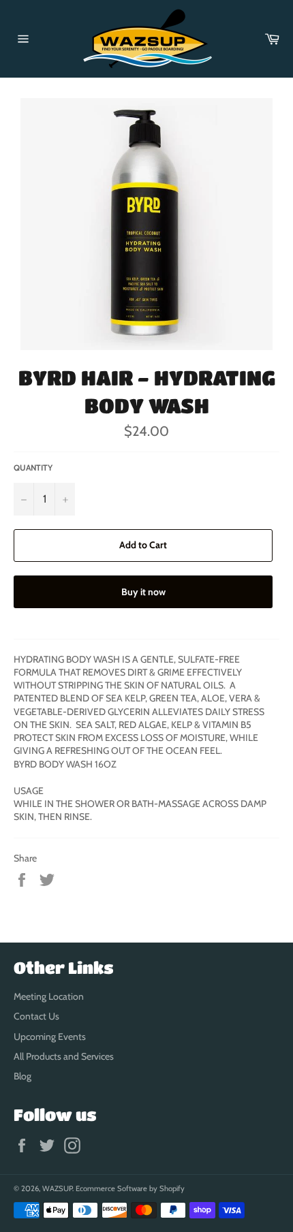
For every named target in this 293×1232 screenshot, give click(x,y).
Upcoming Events (50, 1036)
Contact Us (36, 1016)
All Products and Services (64, 1056)
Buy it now (143, 592)
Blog (22, 1076)
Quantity (33, 467)
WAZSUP (57, 1188)
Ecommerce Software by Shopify (130, 1188)
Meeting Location (49, 996)
